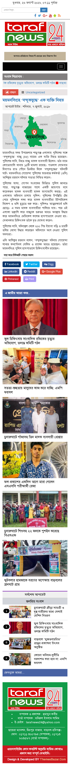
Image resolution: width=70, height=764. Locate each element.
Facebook (12, 264)
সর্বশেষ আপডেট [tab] (35, 594)
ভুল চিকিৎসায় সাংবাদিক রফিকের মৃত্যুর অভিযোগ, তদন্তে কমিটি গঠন (29, 341)
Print (31, 279)
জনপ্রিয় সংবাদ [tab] (35, 601)
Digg (50, 264)
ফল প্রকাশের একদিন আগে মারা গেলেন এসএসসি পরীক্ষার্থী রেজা (29, 484)
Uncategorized (35, 92)
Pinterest (13, 279)
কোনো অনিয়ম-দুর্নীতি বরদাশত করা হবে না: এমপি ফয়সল (50, 659)
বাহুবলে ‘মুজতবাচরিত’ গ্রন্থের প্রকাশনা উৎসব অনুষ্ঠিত (47, 643)
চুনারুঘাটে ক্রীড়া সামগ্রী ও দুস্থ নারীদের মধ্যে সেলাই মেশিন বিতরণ (49, 611)
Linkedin (12, 271)
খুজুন (44, 10)
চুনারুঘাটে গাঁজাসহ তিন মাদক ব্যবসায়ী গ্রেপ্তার (33, 437)
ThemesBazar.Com (53, 759)
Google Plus (53, 271)
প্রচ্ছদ (12, 92)
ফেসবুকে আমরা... (14, 672)
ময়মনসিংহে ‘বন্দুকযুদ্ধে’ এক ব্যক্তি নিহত (33, 100)
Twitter (33, 264)
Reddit (31, 271)
